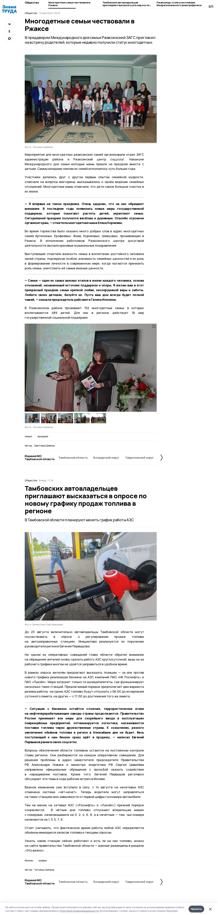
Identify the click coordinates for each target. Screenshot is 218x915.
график (42, 860)
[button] (152, 367)
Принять (196, 909)
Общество (32, 2)
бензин (29, 860)
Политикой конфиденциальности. (79, 910)
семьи (28, 436)
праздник (42, 436)
